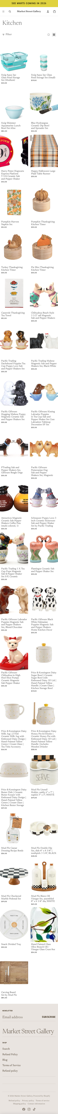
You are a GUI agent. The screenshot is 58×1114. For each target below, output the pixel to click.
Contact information (36, 1104)
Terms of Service (11, 1065)
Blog (4, 1060)
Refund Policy (10, 1054)
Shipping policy (19, 1104)
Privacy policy (28, 1101)
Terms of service (42, 1101)
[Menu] (3, 11)
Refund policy (10, 1071)
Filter (9, 34)
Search (6, 1049)
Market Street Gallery (23, 1096)
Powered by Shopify (41, 1096)
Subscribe (49, 1017)
